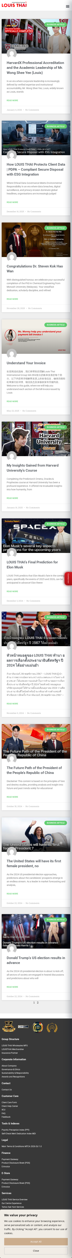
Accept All (36, 1241)
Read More (12, 100)
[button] (67, 6)
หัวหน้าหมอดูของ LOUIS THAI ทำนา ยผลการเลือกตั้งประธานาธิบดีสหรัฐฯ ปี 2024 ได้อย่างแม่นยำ (36, 660)
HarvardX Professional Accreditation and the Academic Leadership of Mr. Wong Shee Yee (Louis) (35, 68)
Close (36, 1250)
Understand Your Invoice (26, 363)
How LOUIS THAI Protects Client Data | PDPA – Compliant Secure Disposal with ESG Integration (36, 169)
